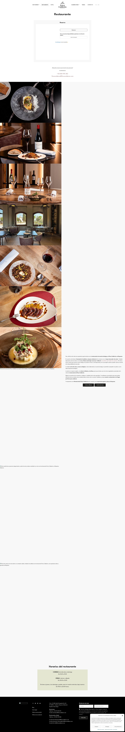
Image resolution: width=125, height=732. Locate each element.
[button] (122, 715)
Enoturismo (35, 4)
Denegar (107, 726)
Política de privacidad (109, 729)
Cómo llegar (55, 706)
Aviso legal (115, 729)
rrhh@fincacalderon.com (59, 723)
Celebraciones (74, 4)
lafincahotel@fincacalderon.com (62, 719)
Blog (33, 707)
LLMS (33, 717)
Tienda (83, 4)
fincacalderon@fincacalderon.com (62, 76)
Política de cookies (101, 729)
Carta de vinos (100, 385)
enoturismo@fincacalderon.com (59, 712)
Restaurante (45, 4)
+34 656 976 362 (62, 74)
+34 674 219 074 (57, 711)
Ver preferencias (118, 726)
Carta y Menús (88, 385)
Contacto (90, 4)
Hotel (52, 4)
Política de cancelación (37, 714)
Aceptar (96, 726)
